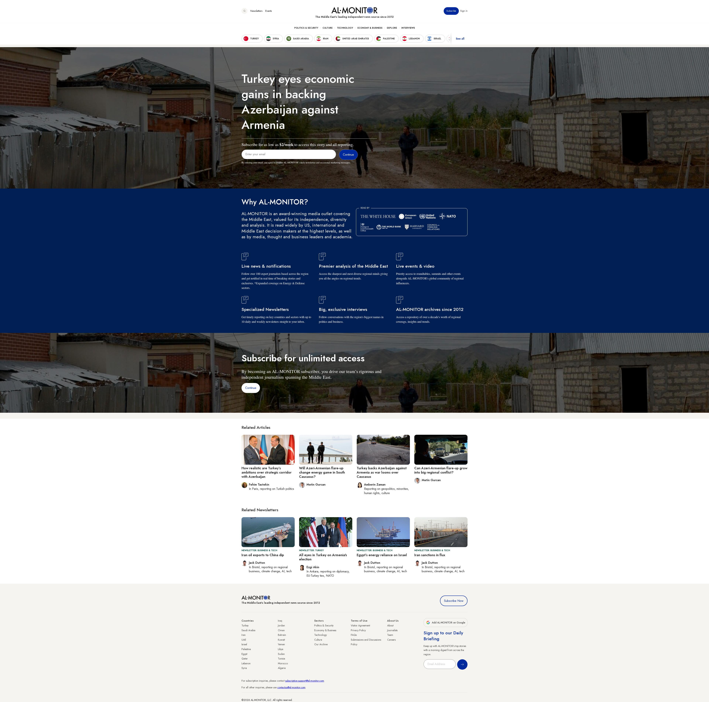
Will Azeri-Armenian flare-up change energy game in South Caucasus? (322, 472)
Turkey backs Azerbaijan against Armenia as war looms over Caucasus (382, 472)
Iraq (280, 621)
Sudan (281, 654)
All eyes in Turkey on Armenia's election (323, 557)
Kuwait (281, 640)
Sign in (463, 11)
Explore (392, 28)
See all (460, 38)
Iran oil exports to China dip (263, 555)
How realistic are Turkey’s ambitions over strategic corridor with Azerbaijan (267, 472)
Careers (391, 640)
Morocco (283, 663)
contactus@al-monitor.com (291, 687)
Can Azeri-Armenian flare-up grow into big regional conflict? (440, 470)
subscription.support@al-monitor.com (304, 681)
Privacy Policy (358, 630)
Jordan (281, 625)
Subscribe (451, 11)
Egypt (244, 654)
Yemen (281, 644)
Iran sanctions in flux (429, 555)
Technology (345, 28)
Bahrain (282, 635)
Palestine (246, 649)
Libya (280, 649)
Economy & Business (369, 28)
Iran (244, 635)
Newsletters (256, 11)
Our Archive (321, 644)
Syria (244, 668)
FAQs (354, 635)
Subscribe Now (453, 601)
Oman (281, 630)
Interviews (408, 28)
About (390, 625)
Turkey (245, 625)
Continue (250, 388)
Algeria (282, 668)
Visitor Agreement (360, 625)
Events (268, 11)
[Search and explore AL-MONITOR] (244, 11)
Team (390, 635)
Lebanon (246, 663)
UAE (244, 640)
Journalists (392, 630)
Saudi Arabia (248, 630)
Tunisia (281, 658)
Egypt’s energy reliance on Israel (382, 555)
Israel (244, 644)
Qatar (245, 658)
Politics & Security (306, 28)
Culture (328, 28)
